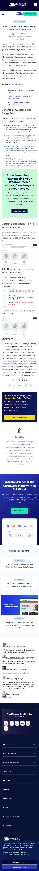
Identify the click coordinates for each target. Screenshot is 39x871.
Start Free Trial (30, 14)
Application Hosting (11, 762)
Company (7, 825)
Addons (6, 807)
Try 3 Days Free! (19, 211)
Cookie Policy (12, 854)
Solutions (7, 771)
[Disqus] (19, 670)
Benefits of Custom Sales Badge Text (21, 92)
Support (6, 789)
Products (7, 744)
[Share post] (9, 385)
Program (6, 780)
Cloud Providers (9, 753)
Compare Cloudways (11, 816)
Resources (7, 798)
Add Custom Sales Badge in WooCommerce (19, 104)
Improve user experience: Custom (18, 146)
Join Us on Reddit (19, 417)
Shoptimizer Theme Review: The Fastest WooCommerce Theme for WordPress (19, 625)
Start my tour (19, 511)
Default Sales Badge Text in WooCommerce (19, 98)
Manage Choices (19, 862)
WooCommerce (19, 21)
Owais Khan (20, 34)
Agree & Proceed (19, 867)
